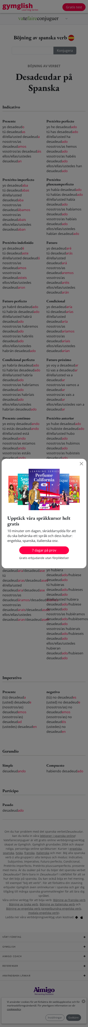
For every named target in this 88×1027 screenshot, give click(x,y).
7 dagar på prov (44, 550)
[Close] (81, 463)
